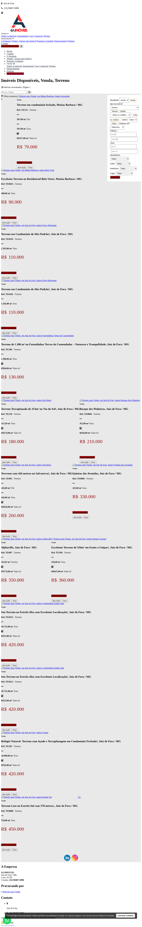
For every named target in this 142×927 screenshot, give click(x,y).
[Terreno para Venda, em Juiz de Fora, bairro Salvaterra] (26, 465)
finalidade (114, 100)
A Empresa (6, 41)
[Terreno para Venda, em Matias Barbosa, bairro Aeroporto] (43, 96)
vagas (112, 173)
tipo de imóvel (116, 104)
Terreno (46, 36)
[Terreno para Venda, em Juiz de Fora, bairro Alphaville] (26, 539)
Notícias (71, 41)
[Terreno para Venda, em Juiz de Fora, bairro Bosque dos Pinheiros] (110, 400)
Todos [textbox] (114, 123)
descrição (22, 168)
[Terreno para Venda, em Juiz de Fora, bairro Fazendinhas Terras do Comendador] (37, 335)
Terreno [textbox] (115, 111)
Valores (113, 131)
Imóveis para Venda (11, 892)
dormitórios (115, 155)
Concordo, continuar (125, 916)
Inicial (9, 51)
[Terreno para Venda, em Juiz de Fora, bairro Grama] (24, 732)
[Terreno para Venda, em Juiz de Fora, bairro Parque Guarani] (78, 539)
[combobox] (132, 100)
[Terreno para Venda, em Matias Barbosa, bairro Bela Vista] (27, 170)
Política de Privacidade (106, 916)
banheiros (114, 168)
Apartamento (22, 36)
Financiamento (60, 41)
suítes (112, 163)
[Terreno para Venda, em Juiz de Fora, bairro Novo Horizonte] (29, 225)
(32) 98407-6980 (16, 73)
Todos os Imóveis (9, 36)
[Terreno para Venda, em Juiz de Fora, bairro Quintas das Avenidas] (103, 465)
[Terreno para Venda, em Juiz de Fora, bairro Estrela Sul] (26, 797)
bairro (124, 119)
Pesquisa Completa (45, 41)
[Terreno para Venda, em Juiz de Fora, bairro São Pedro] (26, 400)
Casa (31, 36)
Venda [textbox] (132, 100)
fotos (30, 168)
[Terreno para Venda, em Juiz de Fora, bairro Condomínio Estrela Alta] (32, 603)
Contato (4, 43)
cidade (123, 111)
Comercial (38, 36)
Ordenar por (124, 123)
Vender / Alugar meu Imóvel (23, 41)
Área (112, 143)
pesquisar (115, 177)
